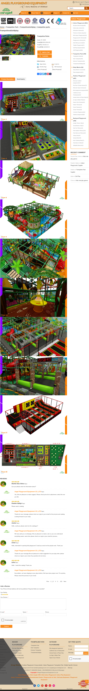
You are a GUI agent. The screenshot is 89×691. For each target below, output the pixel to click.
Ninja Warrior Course (79, 69)
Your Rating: (3, 592)
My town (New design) (79, 25)
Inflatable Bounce (78, 145)
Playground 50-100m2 (79, 38)
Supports (3, 667)
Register (87, 2)
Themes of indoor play (79, 33)
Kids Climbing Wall (78, 140)
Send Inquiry (21, 79)
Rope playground (78, 72)
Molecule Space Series (79, 87)
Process (2, 657)
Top (87, 681)
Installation (3, 649)
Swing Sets (76, 135)
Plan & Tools (35, 13)
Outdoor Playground (79, 77)
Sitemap (70, 667)
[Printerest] (46, 686)
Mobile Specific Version (70, 665)
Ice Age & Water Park (79, 99)
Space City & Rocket (79, 102)
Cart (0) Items (85, 4)
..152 (60, 581)
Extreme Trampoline (79, 61)
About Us (23, 13)
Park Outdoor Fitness (79, 130)
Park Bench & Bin (78, 143)
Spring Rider (77, 138)
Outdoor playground (79, 114)
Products (46, 13)
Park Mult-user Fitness (79, 133)
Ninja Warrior (78, 67)
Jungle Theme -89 (78, 123)
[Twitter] (38, 686)
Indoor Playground (80, 23)
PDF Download (58, 66)
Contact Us (66, 13)
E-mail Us (56, 64)
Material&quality (5, 652)
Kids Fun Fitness (78, 128)
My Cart (75, 13)
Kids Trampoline (78, 58)
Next (65, 581)
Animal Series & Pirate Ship (80, 97)
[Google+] (42, 686)
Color (1, 654)
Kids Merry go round (79, 42)
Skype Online (43, 64)
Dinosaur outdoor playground (77, 82)
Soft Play (77, 176)
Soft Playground (78, 50)
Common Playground (79, 112)
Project (56, 13)
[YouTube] (50, 686)
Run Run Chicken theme (80, 85)
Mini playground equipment (80, 90)
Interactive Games (78, 30)
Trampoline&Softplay (79, 63)
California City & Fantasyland (77, 93)
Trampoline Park (79, 54)
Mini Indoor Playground (80, 35)
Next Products (57, 69)
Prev (47, 581)
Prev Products (42, 69)
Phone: (47, 612)
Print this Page (43, 66)
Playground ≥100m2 (79, 40)
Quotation (3, 660)
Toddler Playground (78, 45)
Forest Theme (77, 107)
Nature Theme (77, 104)
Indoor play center (78, 28)
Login (81, 2)
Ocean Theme (77, 109)
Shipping (3, 670)
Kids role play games (82, 180)
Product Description (7, 79)
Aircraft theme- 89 (78, 125)
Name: (25, 612)
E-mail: (2, 612)
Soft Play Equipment (79, 47)
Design (2, 641)
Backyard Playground (79, 119)
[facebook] (34, 686)
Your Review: (4, 597)
